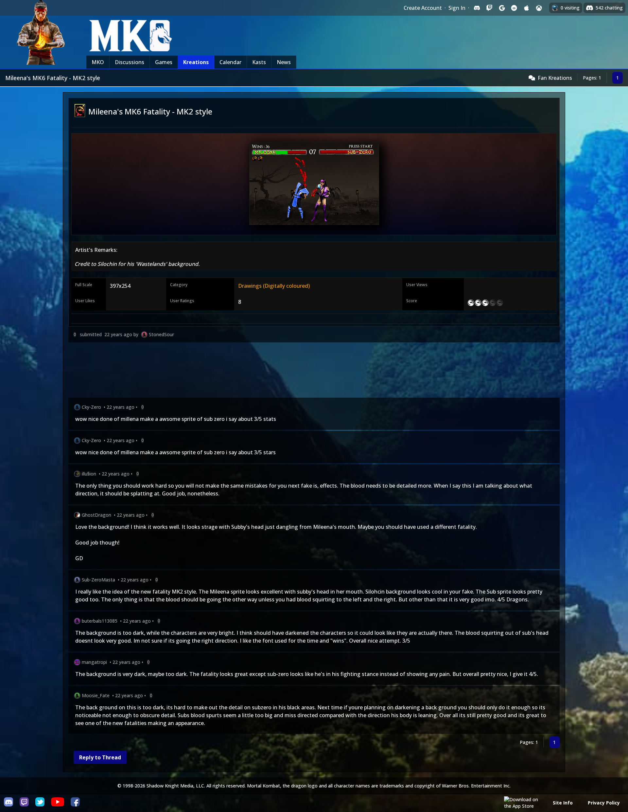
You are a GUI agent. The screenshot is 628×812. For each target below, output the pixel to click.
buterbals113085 (99, 621)
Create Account (423, 7)
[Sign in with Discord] (477, 8)
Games (163, 62)
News (284, 62)
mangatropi (94, 662)
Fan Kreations (555, 77)
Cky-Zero (91, 407)
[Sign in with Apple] (527, 8)
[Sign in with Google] (502, 8)
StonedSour (161, 334)
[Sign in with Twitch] (489, 8)
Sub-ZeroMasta (98, 580)
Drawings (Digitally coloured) (274, 285)
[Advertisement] (264, 371)
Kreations (196, 62)
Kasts (259, 62)
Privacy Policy (604, 803)
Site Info (563, 803)
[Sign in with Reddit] (514, 8)
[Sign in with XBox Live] (539, 8)
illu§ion (89, 474)
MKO (98, 62)
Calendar (230, 62)
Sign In (456, 7)
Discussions (129, 62)
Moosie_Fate (96, 695)
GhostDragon (96, 515)
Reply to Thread (100, 757)
